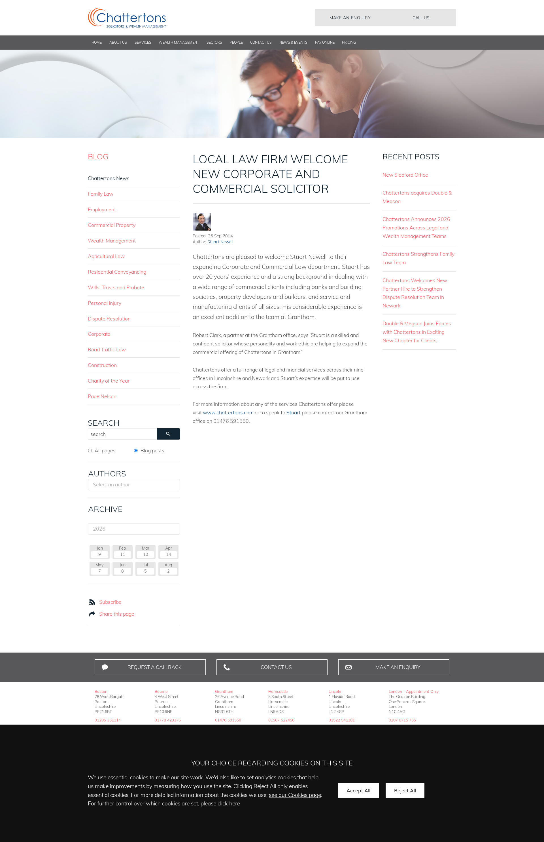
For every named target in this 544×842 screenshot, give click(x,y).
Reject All (405, 790)
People (236, 42)
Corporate (99, 334)
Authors (107, 473)
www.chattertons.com (228, 412)
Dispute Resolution (109, 318)
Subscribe (110, 602)
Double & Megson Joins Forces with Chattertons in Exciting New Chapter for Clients (416, 331)
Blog (98, 156)
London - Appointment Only (414, 691)
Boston (101, 691)
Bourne (161, 691)
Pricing (349, 42)
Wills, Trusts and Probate (116, 287)
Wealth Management (179, 42)
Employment (102, 209)
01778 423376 (168, 720)
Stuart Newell (220, 241)
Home (97, 42)
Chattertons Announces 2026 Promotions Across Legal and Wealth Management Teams (416, 227)
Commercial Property (111, 225)
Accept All (358, 790)
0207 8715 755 (402, 720)
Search (104, 423)
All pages (105, 450)
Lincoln (335, 691)
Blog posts (152, 450)
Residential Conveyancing (117, 272)
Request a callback (155, 667)
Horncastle (278, 691)
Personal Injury (104, 303)
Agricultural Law (106, 256)
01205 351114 (108, 720)
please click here (220, 803)
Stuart (293, 412)
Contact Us (261, 42)
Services (143, 42)
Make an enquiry (350, 17)
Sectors (214, 42)
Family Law (100, 194)
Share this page (116, 614)
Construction (102, 365)
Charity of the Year (108, 380)
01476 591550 (228, 720)
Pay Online (325, 42)
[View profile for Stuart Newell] (202, 222)
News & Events (293, 42)
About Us (118, 42)
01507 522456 (281, 720)
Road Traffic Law (107, 349)
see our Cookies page (295, 795)
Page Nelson (102, 396)
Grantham (224, 691)
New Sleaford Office (405, 175)
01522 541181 (342, 720)
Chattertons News (108, 178)
